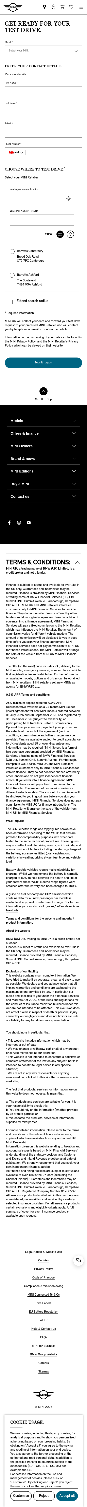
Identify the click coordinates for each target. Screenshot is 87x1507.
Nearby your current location (24, 189)
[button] (42, 256)
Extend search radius (32, 301)
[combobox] (42, 198)
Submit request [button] (44, 362)
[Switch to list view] (60, 234)
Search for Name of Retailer (24, 211)
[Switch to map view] (70, 234)
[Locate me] (68, 198)
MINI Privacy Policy (23, 341)
